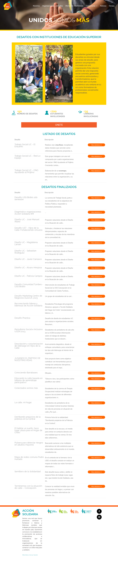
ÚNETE (59, 124)
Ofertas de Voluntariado (74, 6)
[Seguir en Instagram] (99, 517)
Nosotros (36, 6)
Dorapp (112, 6)
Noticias (103, 6)
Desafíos (59, 6)
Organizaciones (48, 6)
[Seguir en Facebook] (99, 511)
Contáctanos (90, 6)
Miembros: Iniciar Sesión (30, 555)
